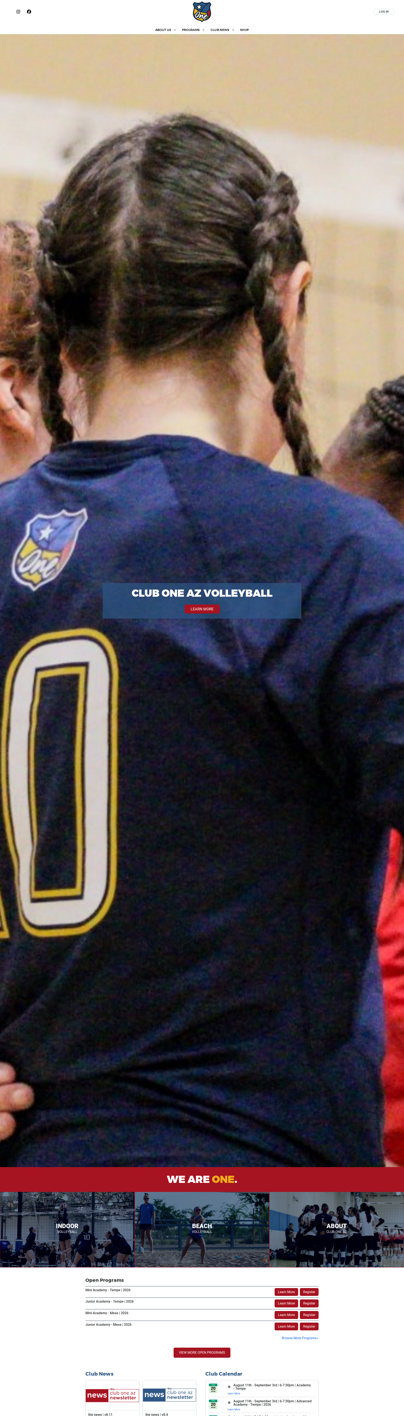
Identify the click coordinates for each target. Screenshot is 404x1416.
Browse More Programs (299, 1338)
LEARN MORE (202, 609)
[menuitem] (165, 29)
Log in (384, 11)
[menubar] (202, 29)
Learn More (286, 1292)
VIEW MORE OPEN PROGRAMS (202, 1353)
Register (309, 1292)
